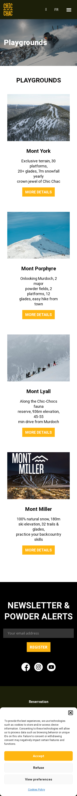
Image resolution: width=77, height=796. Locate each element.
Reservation (38, 702)
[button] (70, 713)
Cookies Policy (36, 789)
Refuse (38, 768)
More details (38, 192)
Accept (38, 756)
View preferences (38, 779)
